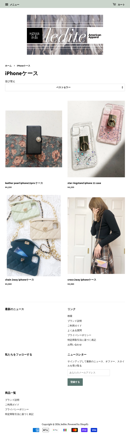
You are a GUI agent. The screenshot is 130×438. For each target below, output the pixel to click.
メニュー (14, 4)
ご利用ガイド (75, 325)
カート (121, 4)
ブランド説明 (75, 320)
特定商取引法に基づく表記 (82, 339)
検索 (70, 315)
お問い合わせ (75, 344)
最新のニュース (14, 309)
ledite (64, 424)
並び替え (10, 81)
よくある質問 (75, 330)
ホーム (8, 65)
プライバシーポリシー (79, 335)
